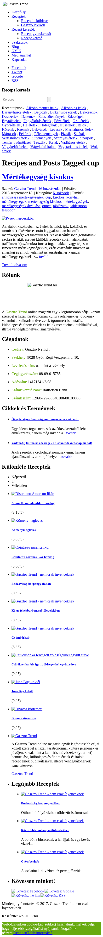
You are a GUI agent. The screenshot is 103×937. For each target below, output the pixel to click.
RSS (14, 81)
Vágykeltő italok (43, 147)
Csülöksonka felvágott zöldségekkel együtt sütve (43, 664)
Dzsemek (28, 116)
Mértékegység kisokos (37, 176)
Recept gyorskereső (36, 34)
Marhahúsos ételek (79, 129)
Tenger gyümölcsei (16, 142)
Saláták (79, 134)
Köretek (8, 129)
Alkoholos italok (73, 108)
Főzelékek (62, 121)
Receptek (18, 16)
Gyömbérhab (20, 637)
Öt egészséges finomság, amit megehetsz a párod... (45, 419)
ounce (46, 206)
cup (48, 197)
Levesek (56, 129)
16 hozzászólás (49, 189)
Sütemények (41, 138)
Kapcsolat (19, 59)
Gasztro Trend (25, 189)
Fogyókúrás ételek (37, 121)
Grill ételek (81, 121)
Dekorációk (88, 112)
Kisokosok (61, 193)
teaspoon (8, 210)
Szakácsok (19, 42)
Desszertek (10, 116)
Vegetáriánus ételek (73, 147)
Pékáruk (25, 134)
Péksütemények (46, 134)
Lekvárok (39, 129)
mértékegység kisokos (45, 201)
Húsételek (67, 125)
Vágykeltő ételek (15, 147)
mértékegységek (75, 201)
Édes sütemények (51, 116)
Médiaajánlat (21, 55)
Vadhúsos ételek (73, 142)
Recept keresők (23, 29)
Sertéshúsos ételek (15, 138)
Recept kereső (31, 38)
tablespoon (78, 206)
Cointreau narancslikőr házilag (32, 557)
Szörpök (86, 138)
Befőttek (40, 112)
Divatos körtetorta (23, 718)
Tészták (39, 142)
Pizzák (66, 134)
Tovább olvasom (14, 265)
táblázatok (61, 206)
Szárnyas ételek (65, 138)
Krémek (23, 129)
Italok (82, 125)
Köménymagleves (23, 530)
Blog (15, 47)
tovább (44, 257)
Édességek (76, 116)
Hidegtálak (48, 125)
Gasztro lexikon (33, 25)
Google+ (18, 76)
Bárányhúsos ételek (16, 112)
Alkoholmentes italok (42, 108)
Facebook (18, 68)
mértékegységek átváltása (21, 206)
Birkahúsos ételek (63, 112)
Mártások (9, 134)
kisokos (58, 197)
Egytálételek (11, 121)
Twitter (16, 72)
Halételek (30, 125)
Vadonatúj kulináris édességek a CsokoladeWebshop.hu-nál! (51, 443)
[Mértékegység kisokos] (18, 218)
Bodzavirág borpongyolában (31, 583)
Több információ (39, 933)
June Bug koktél (22, 691)
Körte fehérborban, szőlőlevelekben (35, 610)
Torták (53, 142)
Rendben (20, 933)
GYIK (16, 51)
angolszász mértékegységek (23, 197)
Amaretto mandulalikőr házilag (33, 503)
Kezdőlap (18, 12)
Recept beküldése (34, 21)
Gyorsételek (11, 125)
